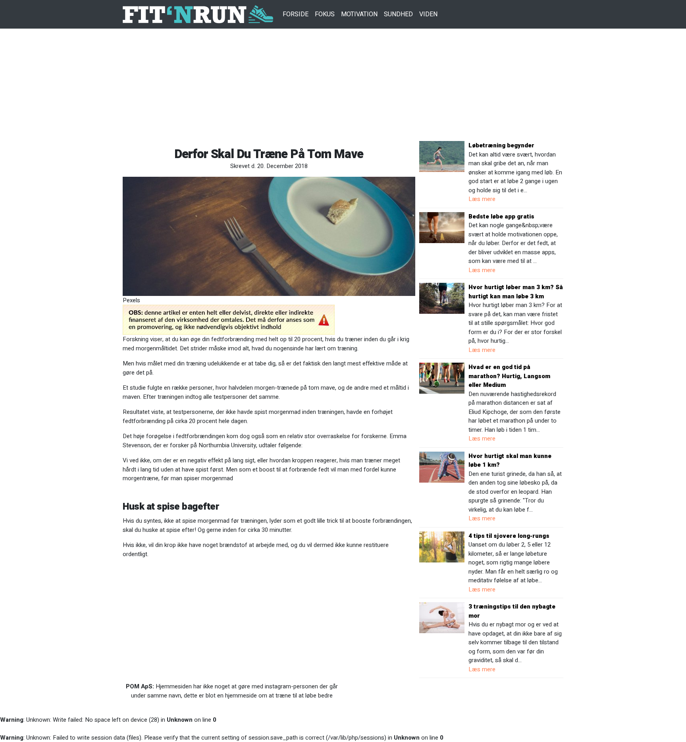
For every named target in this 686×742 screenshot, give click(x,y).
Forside (295, 14)
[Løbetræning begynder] (441, 156)
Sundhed (398, 14)
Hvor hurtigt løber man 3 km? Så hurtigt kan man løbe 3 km (515, 292)
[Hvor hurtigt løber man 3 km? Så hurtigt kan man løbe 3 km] (441, 298)
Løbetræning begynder (501, 145)
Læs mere (481, 199)
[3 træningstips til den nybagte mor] (441, 617)
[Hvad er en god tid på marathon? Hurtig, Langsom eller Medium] (441, 377)
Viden (428, 14)
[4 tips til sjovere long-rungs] (441, 546)
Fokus (325, 14)
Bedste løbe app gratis (501, 216)
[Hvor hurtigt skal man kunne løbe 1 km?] (441, 466)
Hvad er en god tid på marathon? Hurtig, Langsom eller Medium (509, 376)
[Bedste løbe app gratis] (441, 227)
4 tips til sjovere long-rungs (508, 535)
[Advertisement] (343, 85)
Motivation (359, 14)
